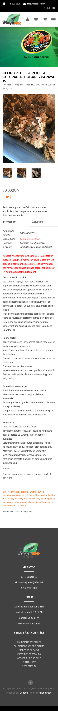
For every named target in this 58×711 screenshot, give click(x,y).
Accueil (7, 85)
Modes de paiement (29, 650)
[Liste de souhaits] (36, 18)
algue (5, 492)
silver (17, 502)
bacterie (24, 492)
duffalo (51, 495)
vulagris (11, 506)
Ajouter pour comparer (13, 511)
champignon (8, 495)
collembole (29, 495)
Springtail (25, 502)
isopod (27, 499)
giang (10, 499)
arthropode (14, 492)
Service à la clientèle (29, 658)
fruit (4, 499)
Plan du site (29, 662)
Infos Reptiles (29, 666)
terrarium (35, 502)
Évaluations (39, 222)
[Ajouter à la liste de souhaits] (7, 197)
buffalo (41, 492)
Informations (10, 222)
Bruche (33, 492)
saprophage (8, 502)
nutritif (43, 499)
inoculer (18, 499)
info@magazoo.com (36, 4)
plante (51, 499)
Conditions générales (29, 642)
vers (4, 506)
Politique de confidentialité (29, 646)
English (47, 8)
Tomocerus (46, 502)
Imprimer (28, 511)
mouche (35, 499)
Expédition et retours (29, 654)
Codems (24, 692)
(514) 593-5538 (13, 4)
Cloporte (19, 495)
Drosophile (41, 495)
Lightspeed (46, 692)
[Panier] (45, 18)
